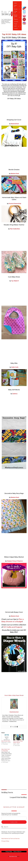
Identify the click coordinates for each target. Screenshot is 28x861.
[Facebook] (11, 727)
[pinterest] (24, 19)
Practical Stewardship (15, 203)
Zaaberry (14, 393)
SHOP (15, 26)
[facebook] (24, 11)
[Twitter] (13, 727)
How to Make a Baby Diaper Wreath (14, 695)
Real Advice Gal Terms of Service (10, 838)
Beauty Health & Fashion (16, 17)
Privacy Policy (5, 841)
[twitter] (24, 8)
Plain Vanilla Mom (15, 228)
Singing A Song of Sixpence (15, 561)
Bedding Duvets (7, 792)
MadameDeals (15, 123)
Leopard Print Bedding (18, 797)
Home (15, 3)
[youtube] (24, 15)
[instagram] (24, 23)
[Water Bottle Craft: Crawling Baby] (7, 756)
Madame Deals (15, 173)
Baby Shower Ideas (5, 741)
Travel (15, 23)
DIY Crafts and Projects (12, 627)
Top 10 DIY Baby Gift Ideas (14, 34)
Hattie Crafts (14, 367)
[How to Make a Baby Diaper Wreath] (18, 737)
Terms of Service (17, 851)
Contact (16, 28)
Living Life (15, 12)
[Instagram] (15, 727)
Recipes (16, 9)
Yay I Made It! (15, 280)
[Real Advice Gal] (7, 15)
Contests (16, 21)
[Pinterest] (17, 727)
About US (15, 6)
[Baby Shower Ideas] (6, 737)
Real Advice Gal (13, 856)
